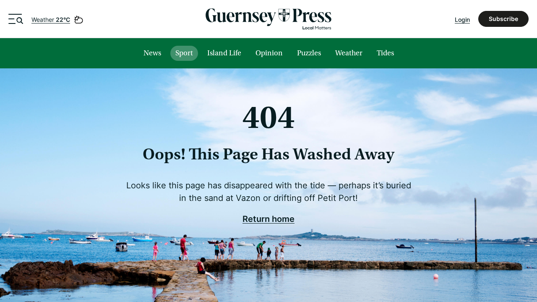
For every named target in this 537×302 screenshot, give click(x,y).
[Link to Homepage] (268, 18)
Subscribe (503, 19)
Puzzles (309, 53)
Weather (50, 19)
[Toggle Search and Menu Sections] (15, 19)
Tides (385, 53)
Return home (268, 218)
